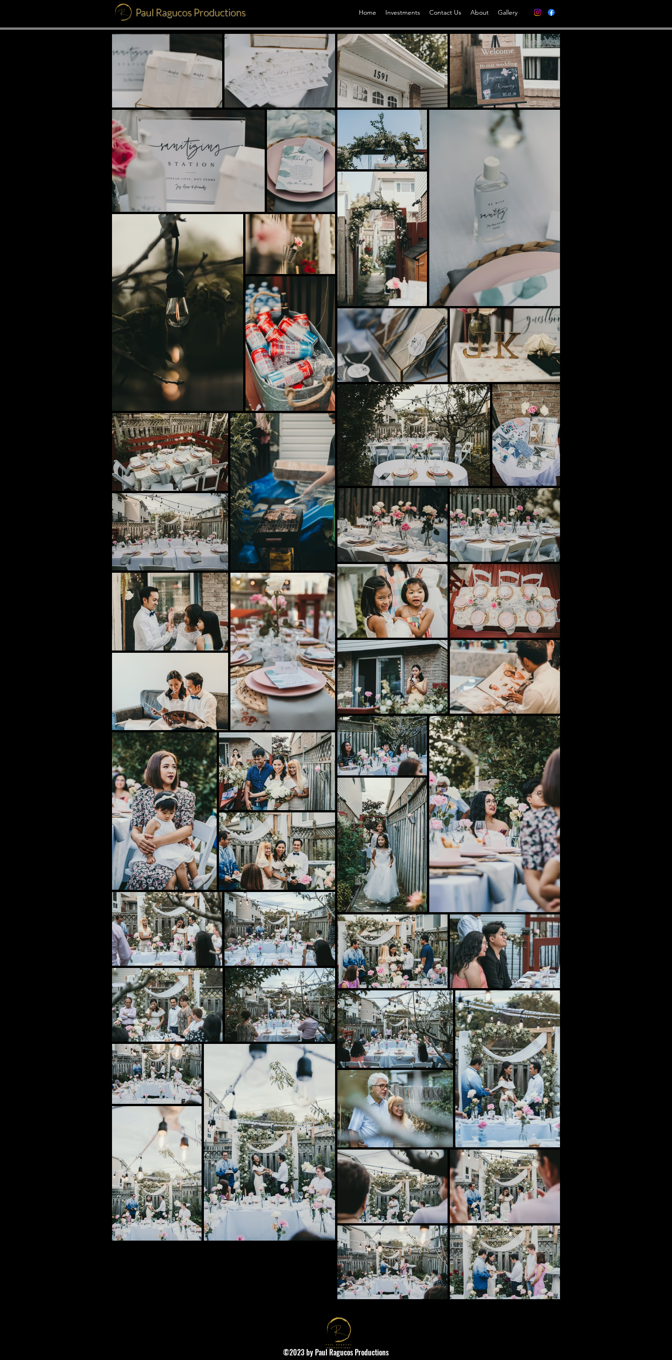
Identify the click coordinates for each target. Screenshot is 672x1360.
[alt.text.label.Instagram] (537, 12)
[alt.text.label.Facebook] (551, 12)
